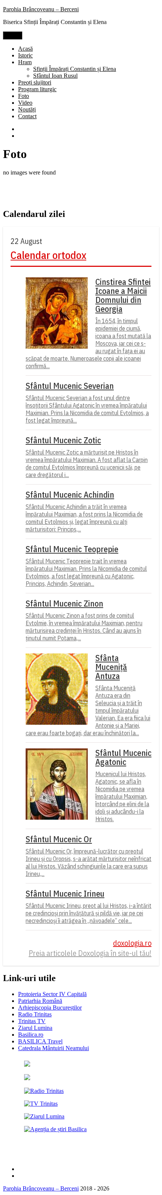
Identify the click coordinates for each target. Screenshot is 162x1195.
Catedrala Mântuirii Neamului (53, 1048)
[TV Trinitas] (41, 1103)
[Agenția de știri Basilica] (55, 1129)
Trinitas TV (32, 1021)
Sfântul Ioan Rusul (55, 75)
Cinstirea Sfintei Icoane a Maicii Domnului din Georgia (123, 295)
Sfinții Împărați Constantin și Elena (74, 69)
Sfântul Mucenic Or (59, 839)
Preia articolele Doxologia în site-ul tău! (90, 953)
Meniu (12, 35)
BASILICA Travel (40, 1041)
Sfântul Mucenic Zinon (64, 603)
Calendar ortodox (48, 255)
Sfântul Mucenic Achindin (70, 494)
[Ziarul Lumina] (44, 1116)
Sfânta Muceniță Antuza (111, 666)
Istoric (25, 55)
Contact (27, 116)
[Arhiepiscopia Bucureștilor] (27, 1078)
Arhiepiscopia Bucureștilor (50, 1007)
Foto (23, 96)
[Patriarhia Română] (27, 1064)
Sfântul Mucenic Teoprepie (72, 549)
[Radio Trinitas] (44, 1091)
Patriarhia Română (40, 1001)
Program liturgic (37, 89)
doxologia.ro (132, 943)
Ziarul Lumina (35, 1028)
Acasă (25, 48)
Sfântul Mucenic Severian (70, 385)
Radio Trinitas (35, 1014)
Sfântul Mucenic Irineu (65, 893)
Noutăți (27, 109)
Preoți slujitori (34, 82)
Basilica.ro (30, 1034)
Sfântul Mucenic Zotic (63, 440)
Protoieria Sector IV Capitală (52, 994)
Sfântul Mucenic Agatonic (123, 757)
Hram (25, 62)
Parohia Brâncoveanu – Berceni (41, 9)
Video (25, 102)
